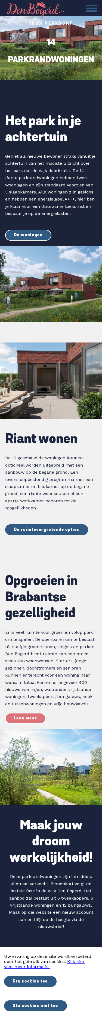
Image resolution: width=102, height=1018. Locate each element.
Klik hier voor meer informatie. (44, 964)
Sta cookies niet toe (35, 1006)
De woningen (28, 235)
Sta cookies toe (30, 981)
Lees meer (25, 718)
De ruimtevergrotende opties (46, 530)
